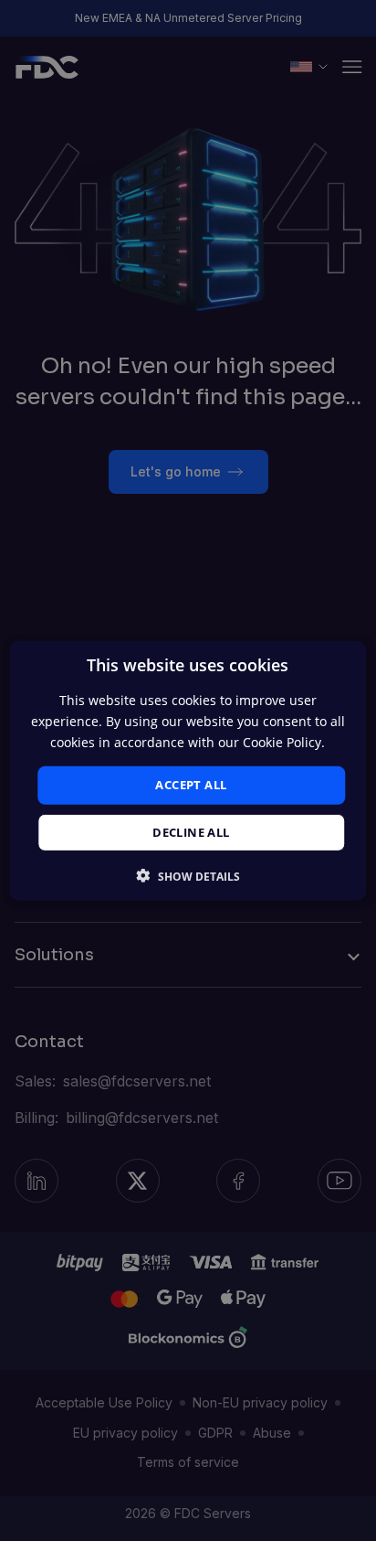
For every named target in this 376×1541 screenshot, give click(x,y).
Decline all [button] (190, 832)
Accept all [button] (190, 784)
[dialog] (187, 770)
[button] (188, 876)
